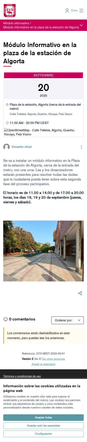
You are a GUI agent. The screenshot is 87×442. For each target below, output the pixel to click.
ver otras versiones (53, 359)
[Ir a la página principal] (33, 10)
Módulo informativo (16, 23)
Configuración (43, 433)
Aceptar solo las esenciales (43, 425)
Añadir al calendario (43, 364)
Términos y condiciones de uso (22, 376)
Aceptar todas (43, 417)
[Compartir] (80, 293)
